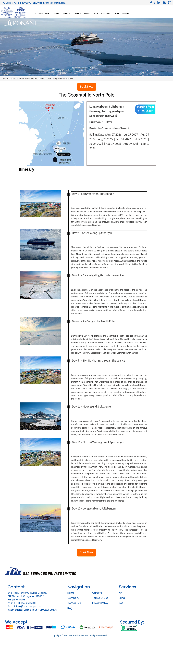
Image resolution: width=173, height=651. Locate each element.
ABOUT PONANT (122, 13)
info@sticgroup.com (28, 606)
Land (122, 598)
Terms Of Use (100, 598)
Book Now (86, 86)
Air (120, 593)
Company (73, 598)
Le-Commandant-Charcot (113, 128)
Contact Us (74, 603)
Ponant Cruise (9, 79)
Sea (121, 603)
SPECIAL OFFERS (82, 13)
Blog (69, 608)
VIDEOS (66, 13)
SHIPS (56, 13)
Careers (97, 593)
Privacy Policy (100, 603)
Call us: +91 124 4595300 (18, 2)
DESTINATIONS (42, 13)
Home (71, 593)
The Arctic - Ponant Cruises (31, 79)
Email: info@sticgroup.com (50, 2)
